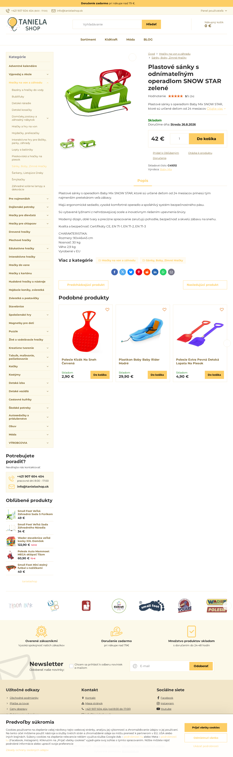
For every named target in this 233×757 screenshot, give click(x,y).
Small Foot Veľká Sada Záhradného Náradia (33, 526)
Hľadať (151, 24)
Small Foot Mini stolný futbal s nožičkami (32, 566)
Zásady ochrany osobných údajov (27, 750)
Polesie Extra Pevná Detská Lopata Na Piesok (197, 361)
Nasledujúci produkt (202, 285)
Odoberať (201, 666)
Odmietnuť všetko (206, 737)
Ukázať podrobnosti (206, 746)
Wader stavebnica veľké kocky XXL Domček (34, 539)
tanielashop (29, 581)
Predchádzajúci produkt (86, 285)
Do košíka (206, 139)
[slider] (175, 96)
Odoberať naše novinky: (46, 669)
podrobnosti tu (133, 736)
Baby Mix (166, 169)
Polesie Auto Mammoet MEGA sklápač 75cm (33, 553)
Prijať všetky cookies (206, 727)
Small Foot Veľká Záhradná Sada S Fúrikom (35, 512)
